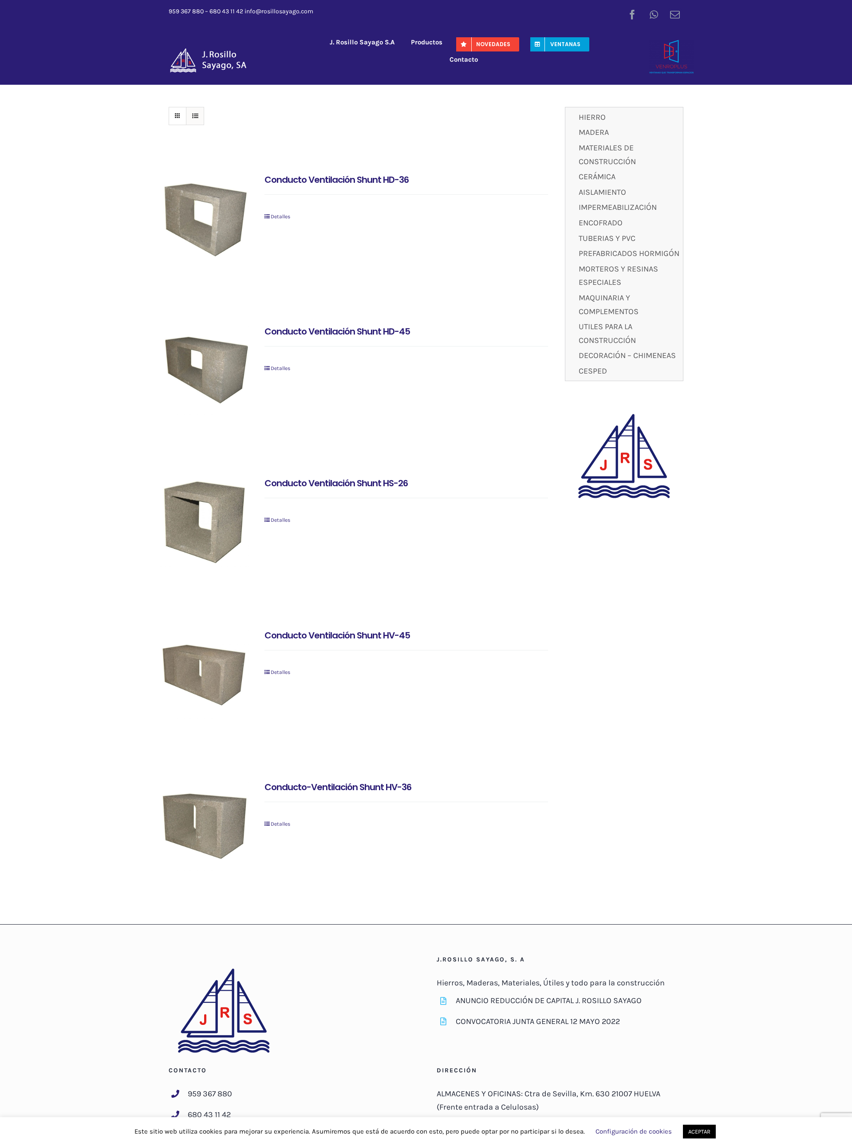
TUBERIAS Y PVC (607, 238)
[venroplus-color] (671, 44)
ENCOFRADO (601, 223)
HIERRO (592, 117)
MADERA (594, 132)
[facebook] (632, 14)
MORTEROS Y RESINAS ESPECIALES (618, 275)
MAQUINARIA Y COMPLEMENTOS (609, 304)
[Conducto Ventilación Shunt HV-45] (204, 674)
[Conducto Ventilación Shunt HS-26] (204, 522)
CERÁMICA (597, 176)
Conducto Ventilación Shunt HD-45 (337, 331)
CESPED (593, 371)
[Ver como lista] (195, 116)
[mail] (675, 14)
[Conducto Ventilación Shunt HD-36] (204, 218)
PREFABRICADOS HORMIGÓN (629, 253)
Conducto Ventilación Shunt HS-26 (336, 483)
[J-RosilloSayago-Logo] (213, 51)
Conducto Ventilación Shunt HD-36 (336, 179)
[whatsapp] (653, 14)
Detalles (280, 216)
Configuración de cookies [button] (634, 1131)
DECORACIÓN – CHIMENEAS (627, 355)
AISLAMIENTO (602, 192)
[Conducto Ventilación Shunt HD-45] (204, 370)
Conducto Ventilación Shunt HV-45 (337, 635)
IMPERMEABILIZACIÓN (618, 207)
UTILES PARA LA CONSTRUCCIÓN (607, 333)
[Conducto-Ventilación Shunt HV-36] (204, 825)
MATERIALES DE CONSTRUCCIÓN (607, 154)
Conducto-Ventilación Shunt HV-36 (337, 787)
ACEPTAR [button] (699, 1131)
